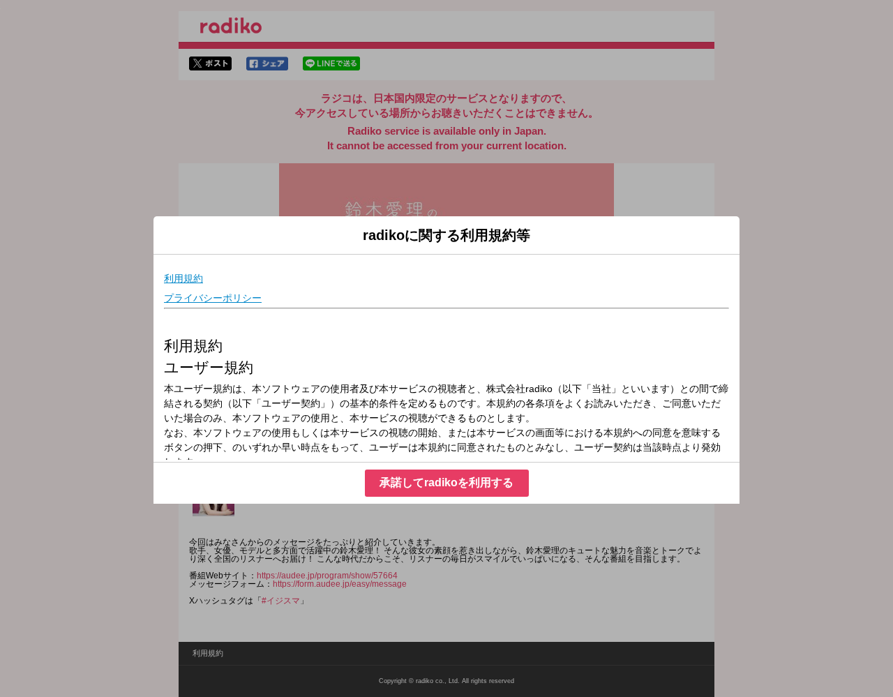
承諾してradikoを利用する (446, 482)
